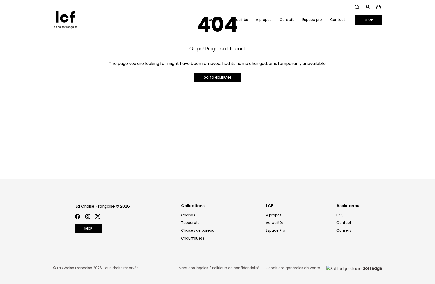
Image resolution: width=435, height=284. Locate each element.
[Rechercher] (356, 7)
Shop (369, 20)
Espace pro (312, 19)
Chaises (188, 215)
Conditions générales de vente (293, 268)
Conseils (287, 19)
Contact (337, 19)
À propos (263, 19)
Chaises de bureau (197, 230)
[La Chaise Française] (65, 20)
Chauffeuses (192, 238)
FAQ (340, 215)
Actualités (239, 19)
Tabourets (190, 222)
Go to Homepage (217, 77)
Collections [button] (212, 19)
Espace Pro (275, 230)
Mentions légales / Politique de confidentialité (219, 268)
